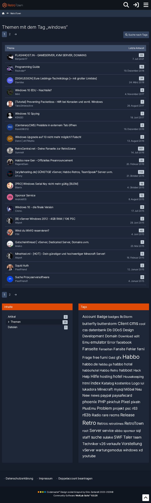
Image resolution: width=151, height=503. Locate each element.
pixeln (135, 402)
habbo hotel (122, 364)
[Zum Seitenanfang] (145, 497)
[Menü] (146, 5)
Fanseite (90, 349)
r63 (134, 408)
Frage (87, 357)
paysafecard (122, 395)
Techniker (90, 444)
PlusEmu (89, 408)
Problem (104, 408)
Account (89, 316)
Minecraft (105, 389)
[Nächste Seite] (15, 34)
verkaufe (113, 444)
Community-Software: (75, 495)
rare (105, 415)
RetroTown (134, 423)
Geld (112, 358)
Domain (111, 336)
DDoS (117, 330)
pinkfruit (113, 402)
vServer (88, 450)
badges (113, 317)
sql (138, 431)
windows (130, 450)
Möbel (129, 389)
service (108, 431)
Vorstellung (132, 443)
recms (114, 415)
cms (133, 323)
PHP (102, 401)
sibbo (119, 431)
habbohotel (90, 370)
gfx (119, 357)
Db (109, 330)
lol (142, 383)
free (96, 357)
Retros (102, 423)
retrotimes (116, 424)
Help (86, 376)
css (85, 330)
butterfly (89, 324)
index (96, 383)
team (137, 437)
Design (128, 330)
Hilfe (95, 376)
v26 (102, 444)
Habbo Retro (109, 370)
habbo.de (90, 364)
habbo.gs (105, 364)
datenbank (97, 330)
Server (95, 430)
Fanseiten (105, 349)
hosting (106, 376)
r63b (86, 415)
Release (127, 415)
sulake (108, 437)
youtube (89, 456)
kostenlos (122, 383)
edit (137, 336)
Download (125, 336)
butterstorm (107, 324)
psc (128, 408)
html (86, 383)
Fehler (131, 349)
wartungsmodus (109, 450)
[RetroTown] (12, 5)
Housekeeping (133, 377)
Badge (102, 316)
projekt (118, 408)
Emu (85, 342)
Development (93, 336)
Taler (127, 437)
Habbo (131, 356)
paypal (105, 395)
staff (86, 437)
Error (111, 342)
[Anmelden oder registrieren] (136, 5)
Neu (138, 389)
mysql (118, 389)
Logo (136, 383)
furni (104, 357)
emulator (98, 342)
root (85, 431)
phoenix (89, 401)
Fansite (119, 349)
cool (142, 324)
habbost (126, 370)
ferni (141, 349)
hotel (117, 376)
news (95, 395)
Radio (96, 415)
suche (96, 437)
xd (141, 450)
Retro (89, 422)
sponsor (129, 431)
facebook (124, 342)
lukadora (89, 389)
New (86, 395)
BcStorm (126, 317)
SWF (118, 437)
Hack (137, 370)
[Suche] (126, 5)
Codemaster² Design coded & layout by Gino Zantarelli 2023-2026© (80, 492)
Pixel (125, 401)
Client (123, 323)
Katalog (107, 383)
